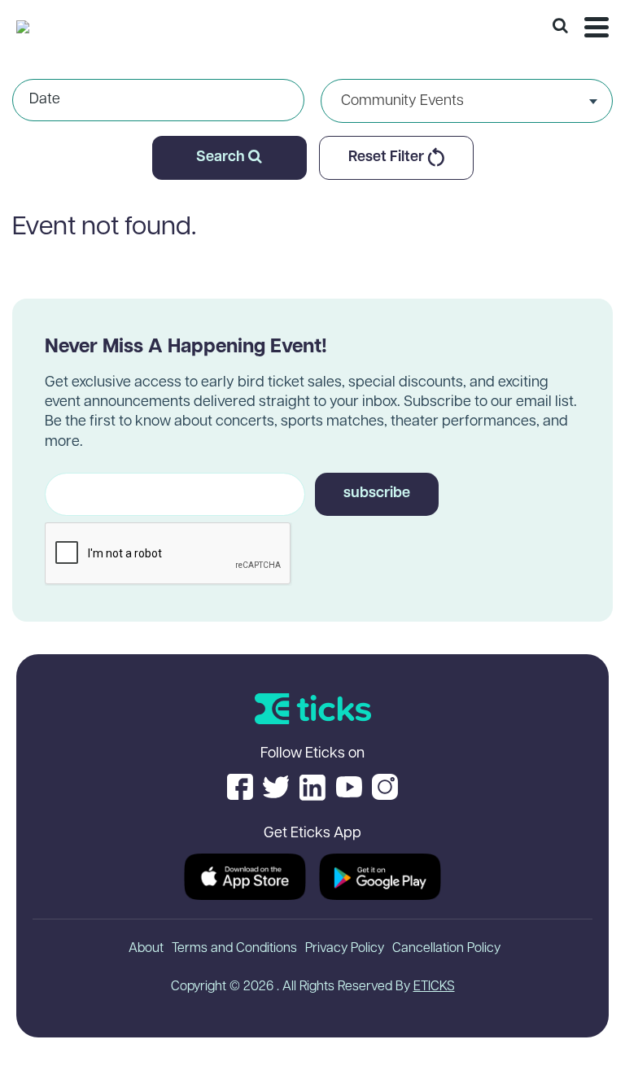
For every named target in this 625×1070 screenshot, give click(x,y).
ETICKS (434, 987)
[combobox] (467, 101)
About (146, 948)
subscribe (376, 494)
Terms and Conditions (234, 948)
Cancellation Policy (446, 948)
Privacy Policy (344, 948)
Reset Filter (387, 158)
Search (222, 158)
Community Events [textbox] (402, 101)
